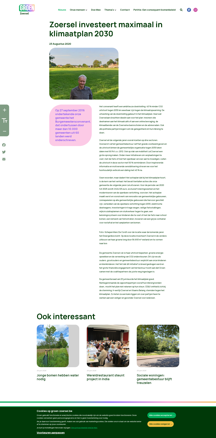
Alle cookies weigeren (159, 424)
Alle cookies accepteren (160, 415)
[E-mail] (3, 159)
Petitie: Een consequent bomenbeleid (155, 9)
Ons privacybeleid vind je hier (84, 428)
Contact (125, 9)
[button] (181, 10)
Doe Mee (96, 9)
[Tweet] (3, 152)
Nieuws (62, 9)
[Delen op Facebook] (3, 145)
